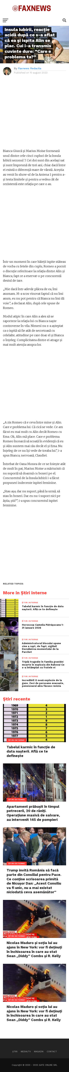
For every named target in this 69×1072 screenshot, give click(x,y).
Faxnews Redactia (29, 68)
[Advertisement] (34, 114)
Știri (14, 1051)
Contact (52, 1051)
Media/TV (26, 1051)
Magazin (38, 1051)
